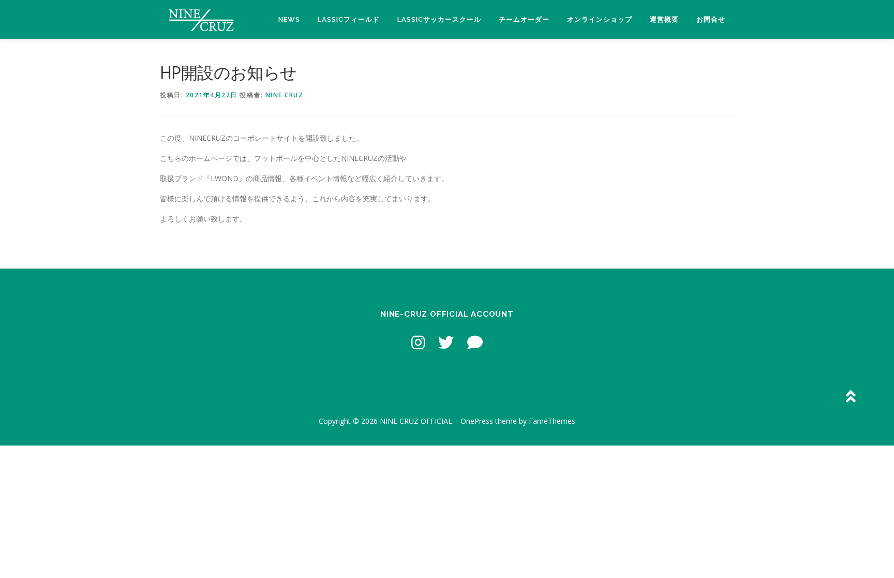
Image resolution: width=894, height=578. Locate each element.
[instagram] (418, 342)
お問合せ (710, 19)
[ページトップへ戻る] (850, 397)
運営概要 (664, 19)
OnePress (476, 421)
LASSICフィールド (349, 19)
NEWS (289, 19)
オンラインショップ (599, 19)
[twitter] (446, 342)
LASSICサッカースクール (439, 19)
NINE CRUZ (284, 95)
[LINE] (475, 342)
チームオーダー (524, 19)
